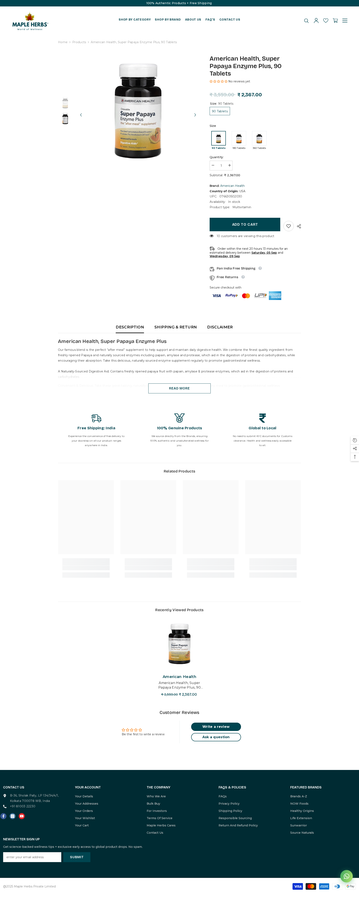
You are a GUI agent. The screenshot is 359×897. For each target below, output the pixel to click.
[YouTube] (22, 816)
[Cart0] (335, 20)
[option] (138, 111)
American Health (232, 186)
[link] (288, 226)
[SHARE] (297, 226)
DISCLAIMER (220, 327)
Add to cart (245, 224)
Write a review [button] (216, 727)
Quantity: (217, 157)
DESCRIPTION (130, 327)
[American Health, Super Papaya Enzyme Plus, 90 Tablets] (179, 644)
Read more (179, 388)
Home (63, 42)
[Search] (306, 20)
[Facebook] (3, 816)
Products (79, 42)
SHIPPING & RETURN (175, 327)
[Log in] (316, 20)
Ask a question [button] (216, 737)
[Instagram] (13, 816)
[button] (81, 111)
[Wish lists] (325, 20)
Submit (77, 857)
